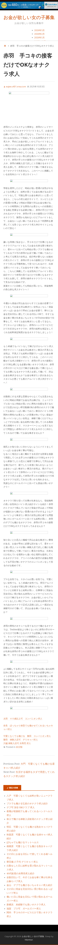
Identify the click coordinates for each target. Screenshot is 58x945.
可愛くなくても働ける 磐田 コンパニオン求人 (27, 736)
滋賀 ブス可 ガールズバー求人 (24, 908)
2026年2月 (39, 34)
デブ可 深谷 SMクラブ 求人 (21, 807)
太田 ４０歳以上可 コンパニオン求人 (22, 718)
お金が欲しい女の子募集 (29, 17)
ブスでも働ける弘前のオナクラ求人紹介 (27, 803)
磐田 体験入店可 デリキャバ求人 (20, 739)
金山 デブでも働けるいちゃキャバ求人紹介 (29, 885)
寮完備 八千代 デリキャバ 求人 (22, 861)
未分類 (19, 746)
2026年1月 (39, 37)
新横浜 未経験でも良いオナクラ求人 (26, 904)
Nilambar (29, 939)
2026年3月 (39, 30)
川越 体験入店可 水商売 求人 (17, 743)
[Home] (5, 46)
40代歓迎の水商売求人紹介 (21, 873)
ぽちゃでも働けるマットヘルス (23, 842)
